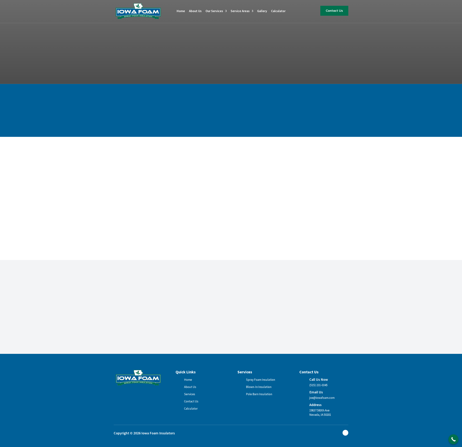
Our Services (214, 11)
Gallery (262, 11)
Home (181, 11)
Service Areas (240, 11)
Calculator (278, 11)
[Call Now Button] (453, 439)
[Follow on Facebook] (345, 433)
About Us (195, 11)
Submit (281, 238)
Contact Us (334, 10)
